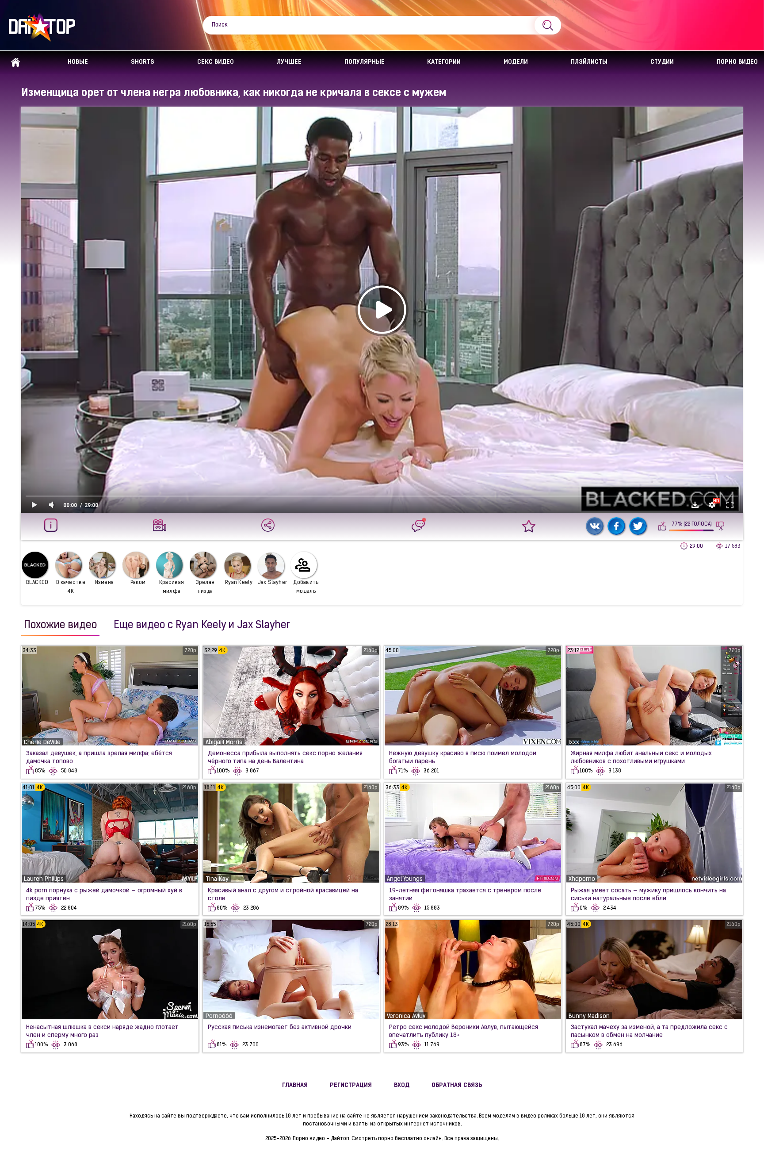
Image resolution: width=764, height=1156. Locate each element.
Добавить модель (305, 587)
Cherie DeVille (42, 742)
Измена (104, 582)
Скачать (695, 504)
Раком (138, 582)
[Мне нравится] (662, 526)
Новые (78, 62)
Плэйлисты (589, 62)
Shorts (142, 62)
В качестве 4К (70, 587)
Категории (444, 62)
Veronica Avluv (406, 1016)
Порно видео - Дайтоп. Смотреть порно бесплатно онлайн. (368, 1138)
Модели (516, 62)
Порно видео (737, 62)
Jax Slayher (272, 582)
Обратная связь (457, 1085)
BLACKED (37, 582)
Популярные (364, 62)
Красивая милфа (171, 587)
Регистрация (351, 1085)
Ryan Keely (238, 582)
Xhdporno (582, 879)
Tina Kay (217, 879)
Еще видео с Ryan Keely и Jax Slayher (202, 625)
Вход (401, 1085)
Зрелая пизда (205, 587)
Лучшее (289, 62)
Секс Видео (215, 62)
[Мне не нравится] (720, 526)
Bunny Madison (589, 1016)
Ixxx (574, 742)
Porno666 (219, 1016)
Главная (15, 62)
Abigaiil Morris (224, 742)
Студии (662, 62)
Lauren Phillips (44, 879)
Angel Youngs (405, 879)
